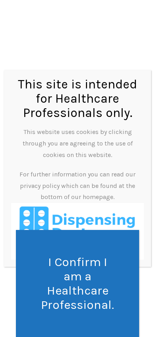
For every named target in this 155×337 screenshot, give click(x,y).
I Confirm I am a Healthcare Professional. (77, 283)
